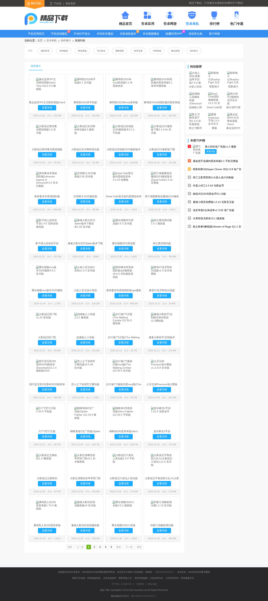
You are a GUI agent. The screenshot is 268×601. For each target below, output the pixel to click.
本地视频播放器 (151, 36)
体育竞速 (138, 51)
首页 (39, 40)
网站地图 (152, 584)
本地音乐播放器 (105, 36)
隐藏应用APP (174, 33)
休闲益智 (63, 51)
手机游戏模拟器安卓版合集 (59, 36)
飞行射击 (101, 51)
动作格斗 (66, 40)
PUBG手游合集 (82, 36)
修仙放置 (175, 51)
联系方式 (127, 584)
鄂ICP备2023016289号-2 (143, 596)
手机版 (57, 3)
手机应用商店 (36, 33)
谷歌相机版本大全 (128, 36)
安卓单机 (51, 40)
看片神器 (214, 33)
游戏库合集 (195, 33)
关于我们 (115, 584)
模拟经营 (45, 51)
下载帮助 (139, 584)
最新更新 (70, 3)
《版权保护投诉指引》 (165, 572)
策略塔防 (119, 51)
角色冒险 (82, 51)
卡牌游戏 (156, 51)
